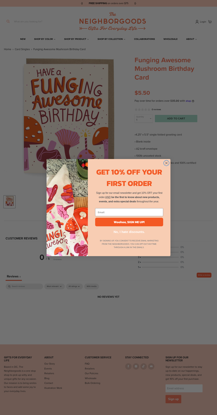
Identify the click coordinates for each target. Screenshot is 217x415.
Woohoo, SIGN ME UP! (129, 222)
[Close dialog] (166, 163)
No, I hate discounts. (129, 232)
